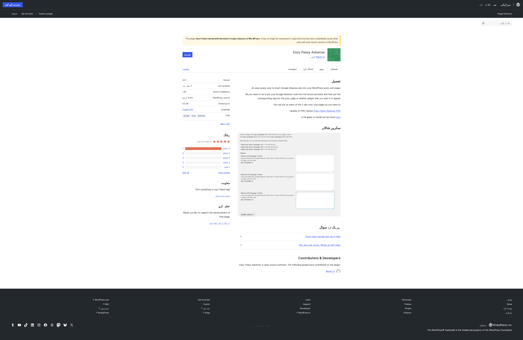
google (186, 116)
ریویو (322, 69)
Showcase (406, 300)
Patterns (407, 313)
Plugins (408, 308)
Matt (106, 304)
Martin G (320, 57)
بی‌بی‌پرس (103, 308)
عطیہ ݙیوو (205, 308)
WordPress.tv (303, 313)
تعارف (509, 300)
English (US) (188, 109)
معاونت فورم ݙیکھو (222, 195)
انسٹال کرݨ (308, 69)
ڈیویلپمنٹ (292, 69)
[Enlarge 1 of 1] (336, 136)
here (338, 117)
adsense (201, 116)
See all (186, 172)
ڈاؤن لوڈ (187, 55)
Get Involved (204, 300)
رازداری (509, 313)
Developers (305, 308)
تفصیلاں (334, 69)
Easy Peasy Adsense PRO (327, 111)
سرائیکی (483, 325)
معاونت (186, 69)
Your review (224, 172)
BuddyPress (102, 313)
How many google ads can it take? (322, 236)
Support (307, 304)
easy (194, 116)
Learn (308, 300)
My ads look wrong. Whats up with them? (319, 245)
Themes (407, 304)
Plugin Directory (505, 14)
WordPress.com (100, 300)
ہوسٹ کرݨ (507, 308)
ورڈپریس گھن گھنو (12, 5)
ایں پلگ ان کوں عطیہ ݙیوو (220, 223)
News (509, 304)
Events (207, 304)
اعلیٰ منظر (225, 123)
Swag (206, 313)
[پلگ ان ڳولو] (483, 23)
